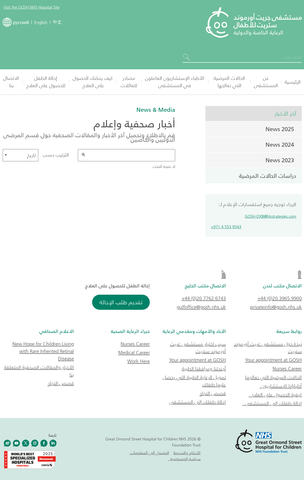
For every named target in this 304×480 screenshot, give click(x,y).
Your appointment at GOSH (273, 360)
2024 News (279, 144)
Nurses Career (287, 368)
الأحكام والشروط (187, 453)
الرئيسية (293, 82)
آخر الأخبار (284, 113)
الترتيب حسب (56, 154)
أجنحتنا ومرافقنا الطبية (204, 368)
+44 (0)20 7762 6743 (204, 298)
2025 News (279, 129)
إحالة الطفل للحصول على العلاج (45, 81)
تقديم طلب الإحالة (120, 302)
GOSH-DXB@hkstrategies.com (270, 217)
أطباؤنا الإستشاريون (281, 386)
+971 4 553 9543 (226, 227)
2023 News (279, 160)
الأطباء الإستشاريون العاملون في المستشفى (174, 81)
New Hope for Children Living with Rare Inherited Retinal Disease (43, 351)
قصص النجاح (213, 393)
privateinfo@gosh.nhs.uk (276, 307)
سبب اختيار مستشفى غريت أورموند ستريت (198, 347)
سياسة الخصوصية (184, 459)
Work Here (138, 361)
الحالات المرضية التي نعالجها (229, 81)
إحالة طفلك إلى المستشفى (272, 403)
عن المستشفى (266, 81)
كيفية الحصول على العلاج (275, 394)
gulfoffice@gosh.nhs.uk (201, 307)
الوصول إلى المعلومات (149, 453)
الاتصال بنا (11, 81)
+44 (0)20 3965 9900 (279, 298)
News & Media (155, 109)
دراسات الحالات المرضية (267, 175)
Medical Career (134, 352)
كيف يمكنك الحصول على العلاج (93, 81)
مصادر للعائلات (129, 81)
